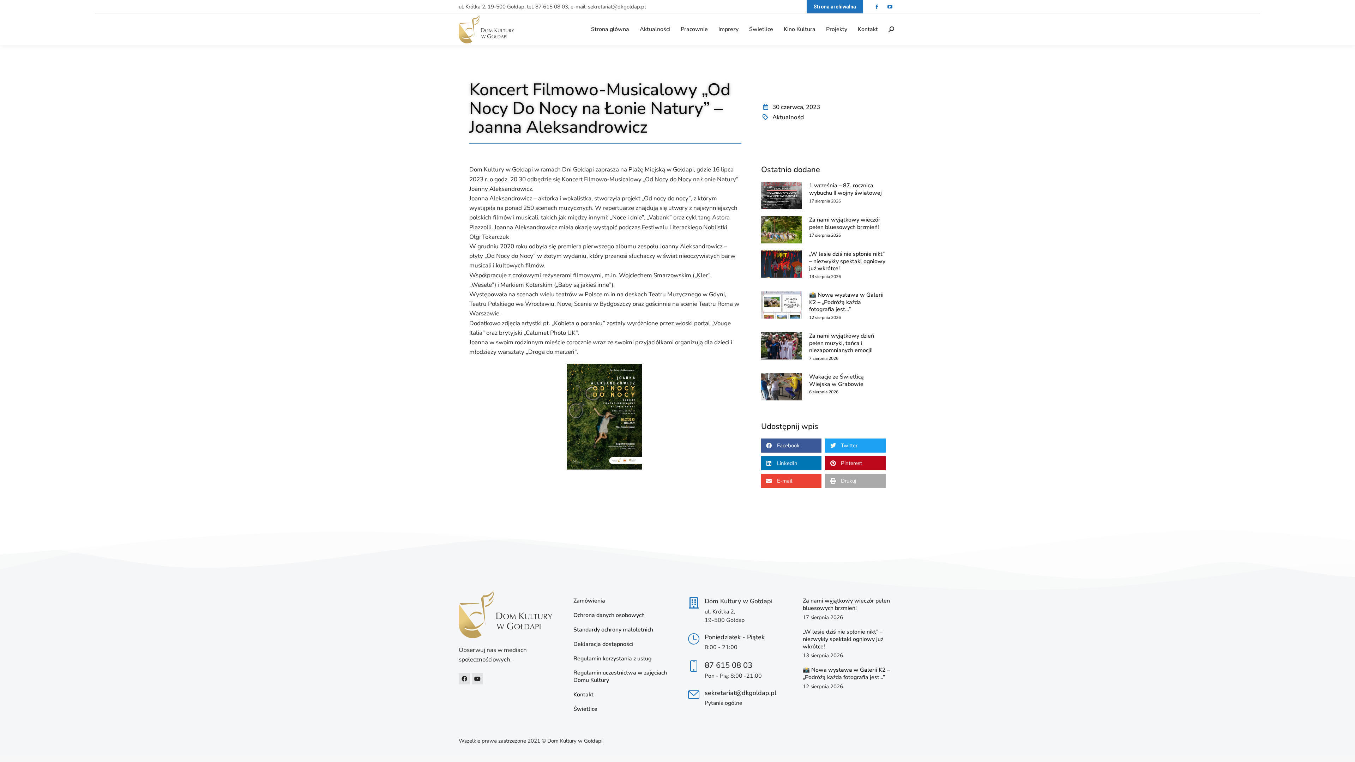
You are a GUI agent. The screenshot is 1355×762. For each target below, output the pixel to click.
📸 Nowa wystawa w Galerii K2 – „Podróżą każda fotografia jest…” (846, 302)
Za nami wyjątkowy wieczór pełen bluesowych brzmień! (844, 223)
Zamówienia (589, 601)
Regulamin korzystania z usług (612, 659)
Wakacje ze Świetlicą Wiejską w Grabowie (836, 380)
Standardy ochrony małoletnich (613, 630)
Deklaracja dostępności (603, 644)
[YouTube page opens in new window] (889, 6)
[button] (791, 446)
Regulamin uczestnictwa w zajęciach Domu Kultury (620, 676)
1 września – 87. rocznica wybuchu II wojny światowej (845, 189)
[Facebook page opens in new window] (876, 6)
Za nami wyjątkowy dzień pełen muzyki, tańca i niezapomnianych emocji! (841, 343)
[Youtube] (477, 678)
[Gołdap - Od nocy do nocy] (604, 417)
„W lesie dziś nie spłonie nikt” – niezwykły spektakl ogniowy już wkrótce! (847, 261)
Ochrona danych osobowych (609, 615)
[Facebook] (464, 678)
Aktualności (788, 117)
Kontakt (583, 694)
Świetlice (585, 709)
